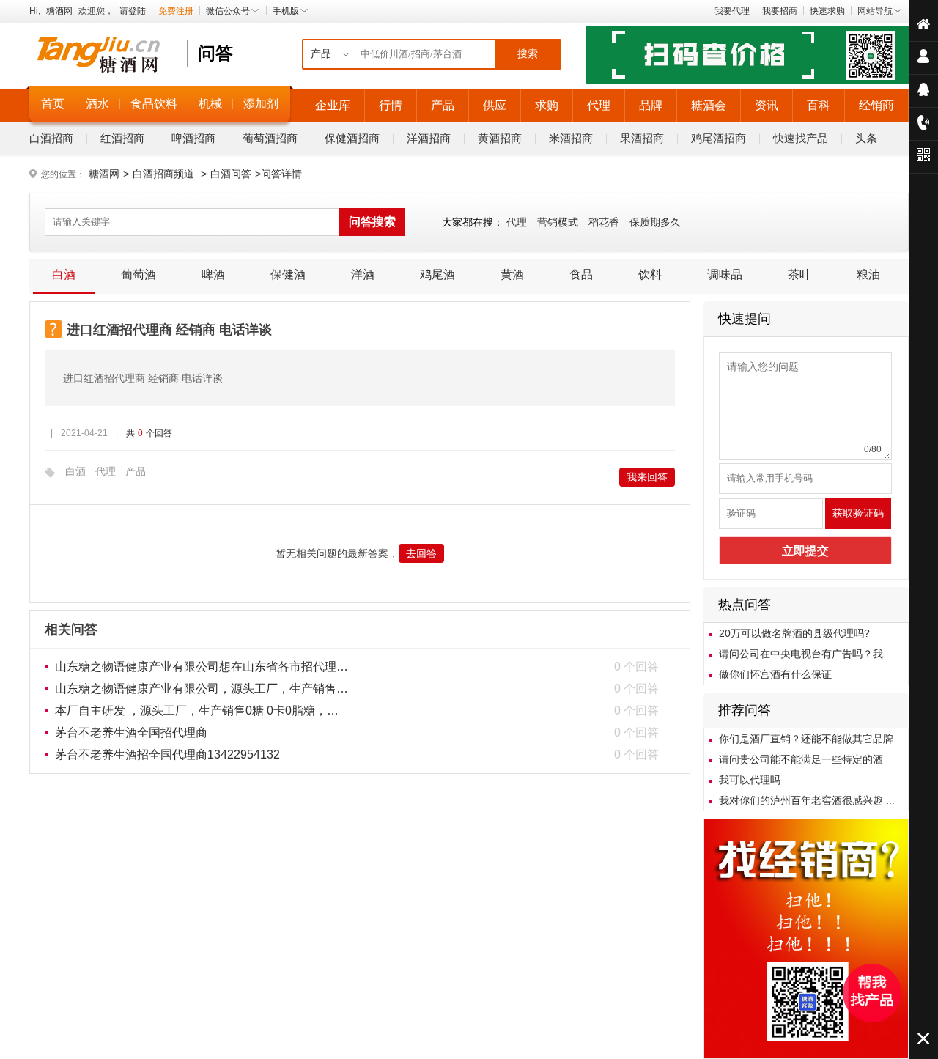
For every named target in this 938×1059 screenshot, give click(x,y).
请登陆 (132, 11)
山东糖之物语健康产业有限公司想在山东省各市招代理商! (201, 666)
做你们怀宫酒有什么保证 (775, 674)
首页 (52, 103)
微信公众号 (228, 11)
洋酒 (362, 274)
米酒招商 (571, 138)
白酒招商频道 (163, 174)
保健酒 (288, 274)
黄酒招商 (500, 138)
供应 (494, 105)
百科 (818, 105)
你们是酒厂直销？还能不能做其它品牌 (806, 739)
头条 (866, 138)
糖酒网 (59, 11)
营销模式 (557, 222)
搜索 (527, 53)
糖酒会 (708, 105)
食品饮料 (153, 103)
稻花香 (603, 222)
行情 (390, 105)
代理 (598, 105)
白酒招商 (51, 138)
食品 (581, 274)
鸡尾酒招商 (718, 138)
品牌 (650, 105)
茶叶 (799, 274)
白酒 (63, 274)
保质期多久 (655, 222)
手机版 (286, 11)
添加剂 (260, 103)
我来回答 (647, 477)
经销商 (876, 105)
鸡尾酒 (437, 274)
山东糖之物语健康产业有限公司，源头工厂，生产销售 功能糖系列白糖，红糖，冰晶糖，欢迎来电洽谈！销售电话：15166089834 (201, 688)
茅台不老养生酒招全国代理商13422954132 (167, 754)
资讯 (766, 105)
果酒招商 (642, 138)
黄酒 (512, 274)
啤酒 (213, 274)
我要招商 (779, 11)
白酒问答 (230, 174)
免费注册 (175, 11)
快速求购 (827, 11)
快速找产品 (800, 138)
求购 (546, 105)
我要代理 (732, 11)
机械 (210, 103)
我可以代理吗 (749, 780)
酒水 (97, 103)
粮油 (868, 274)
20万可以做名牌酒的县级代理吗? (794, 633)
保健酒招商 (352, 138)
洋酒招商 (429, 138)
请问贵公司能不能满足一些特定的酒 (801, 759)
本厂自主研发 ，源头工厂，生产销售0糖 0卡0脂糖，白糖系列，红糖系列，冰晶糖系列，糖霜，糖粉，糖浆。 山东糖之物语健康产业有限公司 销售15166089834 (201, 710)
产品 (442, 105)
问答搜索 (372, 221)
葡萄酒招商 (270, 138)
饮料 (650, 274)
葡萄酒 (138, 274)
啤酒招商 (193, 138)
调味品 (724, 274)
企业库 (332, 105)
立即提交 (805, 551)
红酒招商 (122, 138)
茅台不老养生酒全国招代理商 (131, 732)
